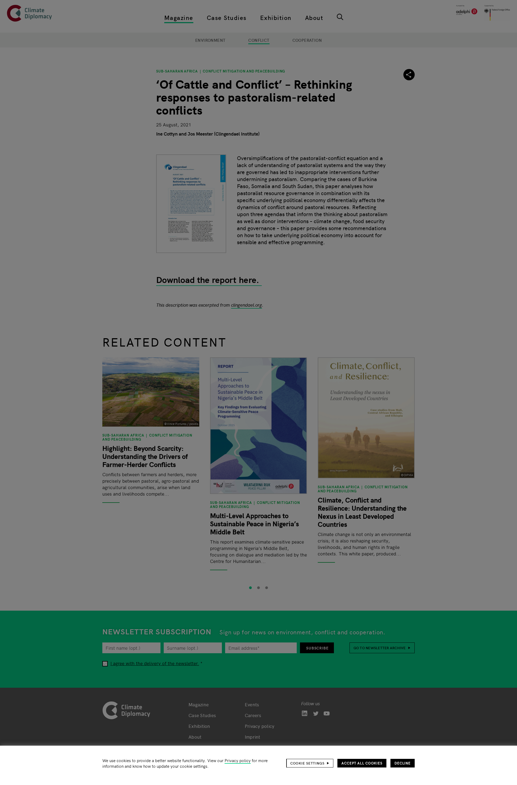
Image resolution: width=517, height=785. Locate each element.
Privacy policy (238, 760)
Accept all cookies (361, 763)
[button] (310, 763)
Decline (402, 763)
